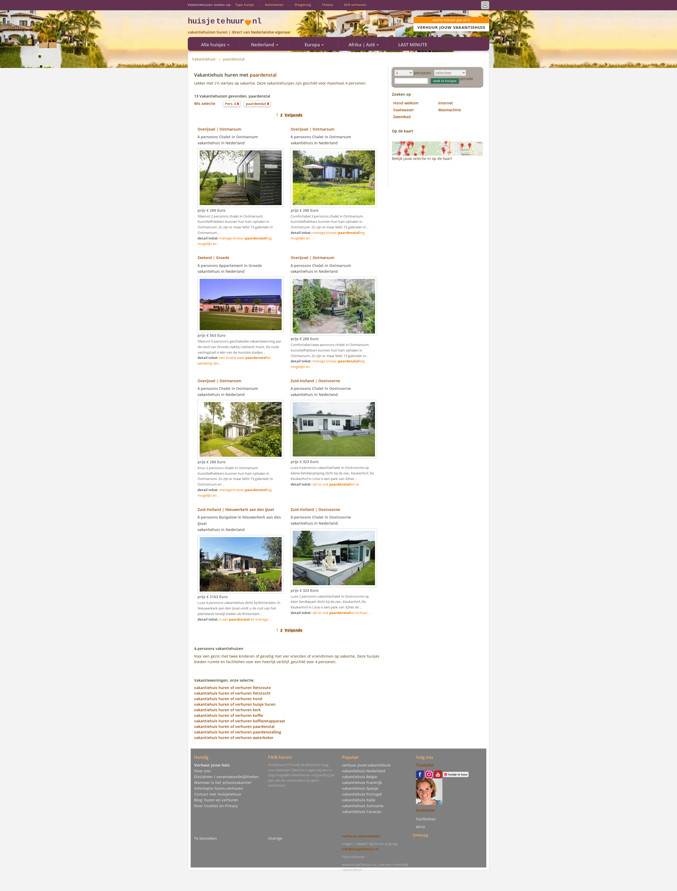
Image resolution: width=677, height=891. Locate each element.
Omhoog (420, 835)
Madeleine (425, 810)
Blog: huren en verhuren (216, 799)
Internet (445, 102)
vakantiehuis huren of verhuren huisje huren (235, 704)
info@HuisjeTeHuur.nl (360, 849)
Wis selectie (204, 103)
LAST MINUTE (412, 44)
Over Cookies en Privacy (216, 805)
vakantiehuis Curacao (361, 811)
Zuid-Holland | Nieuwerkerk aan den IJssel (236, 509)
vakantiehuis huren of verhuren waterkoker (233, 737)
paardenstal (234, 59)
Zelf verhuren (355, 5)
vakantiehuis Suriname (362, 805)
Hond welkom (405, 102)
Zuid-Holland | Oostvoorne (315, 380)
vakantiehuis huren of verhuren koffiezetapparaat (239, 720)
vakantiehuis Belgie (359, 776)
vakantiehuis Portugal (362, 794)
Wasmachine (449, 109)
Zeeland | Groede (213, 257)
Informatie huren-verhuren (218, 788)
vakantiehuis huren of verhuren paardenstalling (237, 732)
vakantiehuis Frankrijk (362, 782)
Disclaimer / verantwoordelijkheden (226, 776)
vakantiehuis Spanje (360, 788)
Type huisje (244, 5)
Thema (327, 5)
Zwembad (402, 116)
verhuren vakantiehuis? (361, 836)
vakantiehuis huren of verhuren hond (228, 698)
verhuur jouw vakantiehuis (366, 765)
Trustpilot (425, 765)
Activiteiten (274, 5)
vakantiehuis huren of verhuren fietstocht (232, 693)
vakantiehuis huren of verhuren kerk (227, 709)
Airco (420, 826)
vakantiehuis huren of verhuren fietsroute (232, 687)
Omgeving (303, 5)
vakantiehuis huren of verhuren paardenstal (234, 726)
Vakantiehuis (204, 59)
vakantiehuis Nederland (363, 770)
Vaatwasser (403, 109)
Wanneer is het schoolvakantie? (222, 782)
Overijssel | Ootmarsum (219, 129)
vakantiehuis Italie (358, 799)
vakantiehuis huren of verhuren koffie (228, 715)
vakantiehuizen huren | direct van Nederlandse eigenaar (239, 32)
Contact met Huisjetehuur (217, 794)
